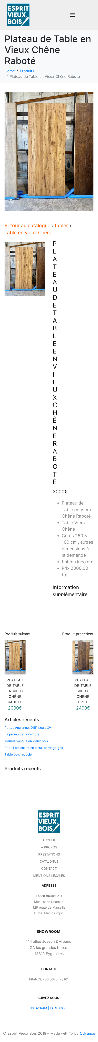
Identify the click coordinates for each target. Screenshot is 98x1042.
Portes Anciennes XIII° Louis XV (28, 727)
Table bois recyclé (18, 754)
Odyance (87, 1033)
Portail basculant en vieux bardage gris (34, 748)
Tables (62, 225)
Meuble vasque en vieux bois (26, 741)
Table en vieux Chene (28, 232)
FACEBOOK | (59, 1008)
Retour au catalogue (28, 225)
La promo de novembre (22, 734)
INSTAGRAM (37, 1008)
